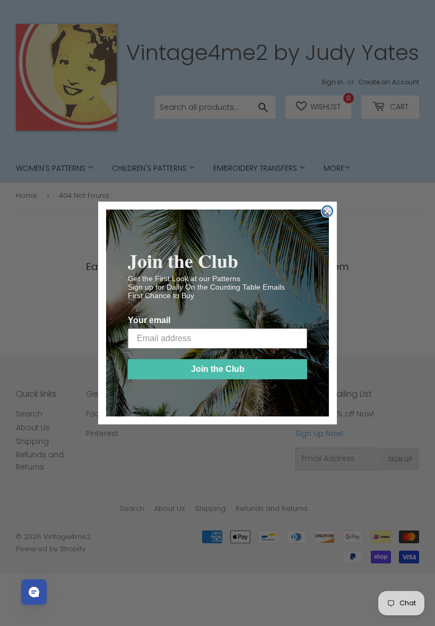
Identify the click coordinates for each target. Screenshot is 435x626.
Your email (149, 320)
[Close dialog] (327, 211)
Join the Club (218, 368)
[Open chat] (34, 592)
